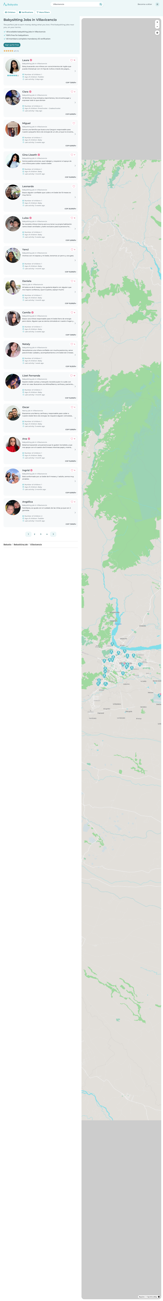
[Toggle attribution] (158, 1296)
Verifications (27, 12)
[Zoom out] (157, 26)
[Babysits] (11, 4)
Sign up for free (12, 45)
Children (11, 12)
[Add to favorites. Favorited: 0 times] (74, 123)
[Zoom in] (157, 22)
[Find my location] (157, 32)
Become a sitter (145, 4)
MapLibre (142, 1297)
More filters (44, 12)
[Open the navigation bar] (157, 4)
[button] (109, 660)
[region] (121, 658)
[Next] (53, 534)
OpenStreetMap (152, 1297)
